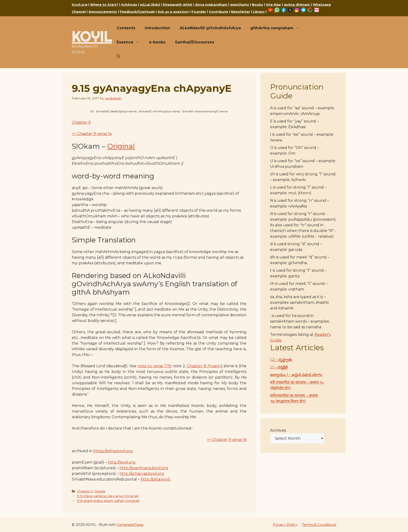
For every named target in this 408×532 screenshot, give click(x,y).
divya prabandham (211, 4)
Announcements (103, 11)
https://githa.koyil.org (113, 451)
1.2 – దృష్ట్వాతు (281, 359)
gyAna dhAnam (297, 4)
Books (257, 4)
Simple (99, 491)
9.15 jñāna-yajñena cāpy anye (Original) (107, 496)
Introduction (157, 28)
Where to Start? (104, 4)
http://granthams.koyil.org (143, 468)
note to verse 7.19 (154, 366)
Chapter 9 (81, 122)
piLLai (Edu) (150, 4)
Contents (126, 28)
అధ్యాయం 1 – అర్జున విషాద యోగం (296, 374)
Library (259, 11)
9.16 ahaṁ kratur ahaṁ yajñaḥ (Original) (108, 500)
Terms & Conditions (319, 524)
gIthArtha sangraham (271, 28)
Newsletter (240, 11)
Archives (278, 430)
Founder (198, 11)
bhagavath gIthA (177, 4)
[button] (118, 56)
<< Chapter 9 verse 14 (92, 133)
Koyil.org (79, 4)
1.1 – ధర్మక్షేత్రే (279, 367)
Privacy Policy (285, 524)
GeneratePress (130, 524)
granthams (239, 4)
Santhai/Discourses (194, 42)
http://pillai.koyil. (156, 479)
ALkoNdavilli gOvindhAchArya (210, 28)
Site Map (273, 4)
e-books (157, 42)
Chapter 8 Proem (204, 366)
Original (121, 146)
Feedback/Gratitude (137, 11)
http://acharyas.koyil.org (141, 473)
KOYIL (92, 36)
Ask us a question (173, 11)
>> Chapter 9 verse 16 (226, 439)
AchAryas (129, 4)
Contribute (218, 11)
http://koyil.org (122, 462)
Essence (125, 42)
